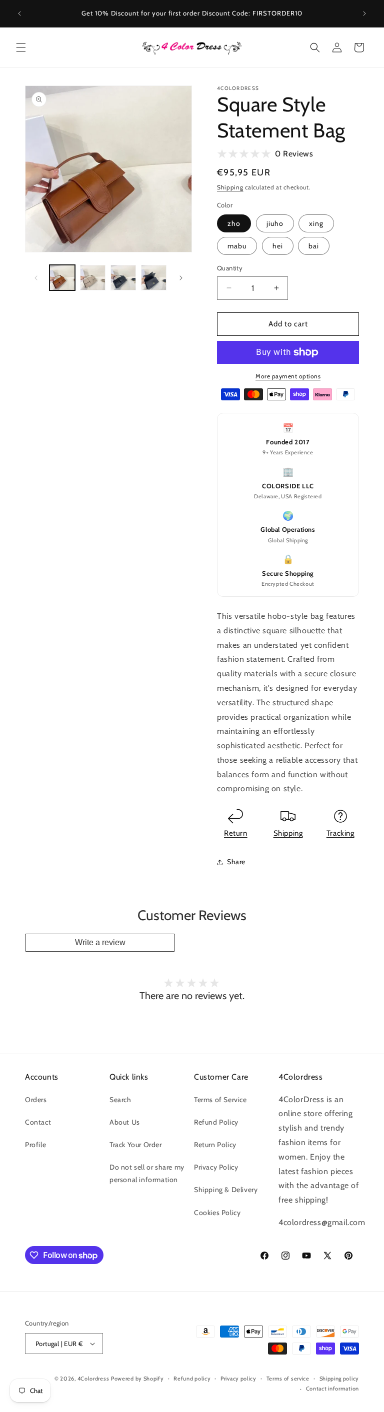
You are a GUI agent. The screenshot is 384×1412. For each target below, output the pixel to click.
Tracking (340, 833)
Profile (35, 1144)
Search (121, 1099)
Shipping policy (340, 1378)
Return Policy (215, 1144)
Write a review (100, 942)
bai (313, 245)
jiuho (275, 223)
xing (316, 223)
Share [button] (236, 861)
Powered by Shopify (137, 1378)
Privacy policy (238, 1378)
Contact (38, 1122)
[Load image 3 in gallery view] (123, 277)
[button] (21, 47)
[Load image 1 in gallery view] (62, 277)
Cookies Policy (217, 1212)
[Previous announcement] (19, 13)
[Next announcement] (365, 13)
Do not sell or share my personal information (147, 1173)
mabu (237, 245)
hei (277, 245)
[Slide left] (36, 278)
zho (234, 223)
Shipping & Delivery (226, 1189)
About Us (125, 1122)
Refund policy (192, 1378)
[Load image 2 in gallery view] (93, 277)
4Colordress (94, 1378)
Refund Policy (216, 1122)
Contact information (332, 1388)
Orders (36, 1099)
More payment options (288, 376)
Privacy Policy (216, 1167)
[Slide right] (181, 278)
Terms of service (288, 1378)
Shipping (230, 187)
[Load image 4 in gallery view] (153, 277)
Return (236, 833)
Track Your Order (136, 1144)
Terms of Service (220, 1099)
